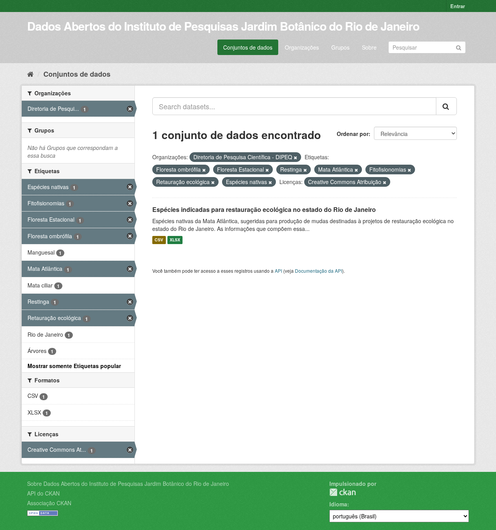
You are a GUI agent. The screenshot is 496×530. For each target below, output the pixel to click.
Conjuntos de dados (247, 47)
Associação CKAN (49, 503)
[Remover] (295, 157)
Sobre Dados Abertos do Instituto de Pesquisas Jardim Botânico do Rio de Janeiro (128, 483)
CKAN (342, 492)
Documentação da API (318, 270)
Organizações (302, 47)
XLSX (175, 240)
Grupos (340, 47)
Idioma (338, 504)
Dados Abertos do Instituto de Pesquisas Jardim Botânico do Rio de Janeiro (223, 25)
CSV (159, 240)
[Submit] (458, 46)
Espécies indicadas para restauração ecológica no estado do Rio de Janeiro (264, 209)
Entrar (457, 6)
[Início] (30, 74)
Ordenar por (353, 134)
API (278, 270)
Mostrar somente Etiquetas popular (74, 366)
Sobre (369, 47)
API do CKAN (43, 493)
